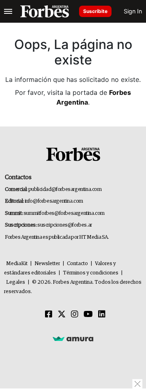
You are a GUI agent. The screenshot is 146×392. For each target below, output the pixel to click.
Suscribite (95, 11)
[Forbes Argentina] (44, 11)
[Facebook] (48, 314)
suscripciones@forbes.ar (64, 225)
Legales (15, 282)
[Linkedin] (101, 314)
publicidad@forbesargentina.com (65, 189)
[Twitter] (62, 314)
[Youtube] (88, 314)
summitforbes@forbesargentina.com (64, 213)
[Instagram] (74, 314)
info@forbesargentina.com (54, 201)
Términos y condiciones (90, 273)
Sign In (133, 11)
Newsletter (47, 263)
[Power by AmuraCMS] (73, 338)
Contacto (77, 263)
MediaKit (17, 263)
